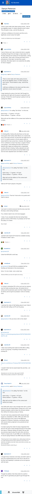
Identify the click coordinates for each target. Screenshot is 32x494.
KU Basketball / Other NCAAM (8, 11)
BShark (6, 360)
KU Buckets (15, 3)
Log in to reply (26, 16)
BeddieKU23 (7, 248)
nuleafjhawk (7, 263)
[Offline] (2, 23)
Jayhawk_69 (7, 232)
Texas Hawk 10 (7, 383)
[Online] (2, 49)
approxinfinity (7, 49)
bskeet (5, 206)
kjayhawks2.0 (7, 71)
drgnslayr (6, 23)
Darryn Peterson (15, 74)
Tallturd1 (6, 131)
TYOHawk (6, 471)
